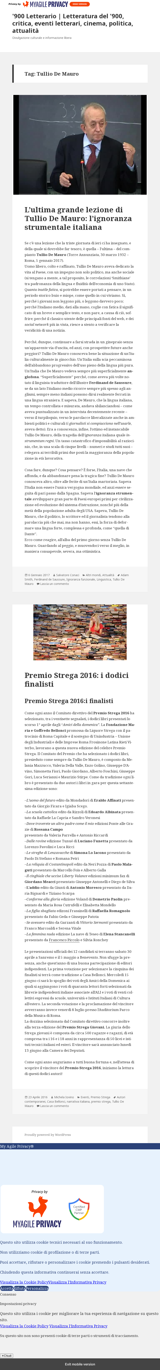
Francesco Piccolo (64, 939)
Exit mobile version (80, 1364)
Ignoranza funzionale (80, 579)
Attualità (108, 575)
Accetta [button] (7, 1288)
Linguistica (104, 579)
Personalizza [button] (37, 1288)
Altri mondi (93, 575)
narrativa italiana (78, 1101)
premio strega (100, 1101)
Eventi (85, 1097)
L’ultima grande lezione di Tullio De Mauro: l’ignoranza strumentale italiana (78, 218)
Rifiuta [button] (20, 1288)
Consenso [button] (8, 1294)
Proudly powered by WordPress (48, 1135)
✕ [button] (1, 1152)
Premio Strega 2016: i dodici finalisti (77, 679)
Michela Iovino (64, 1097)
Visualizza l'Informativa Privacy (77, 1282)
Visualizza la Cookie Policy (24, 1282)
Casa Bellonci (56, 1101)
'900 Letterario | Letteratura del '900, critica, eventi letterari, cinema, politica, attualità (72, 23)
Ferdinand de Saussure (49, 579)
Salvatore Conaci (67, 575)
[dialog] (80, 1217)
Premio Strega (100, 1097)
